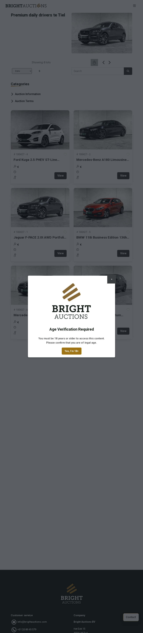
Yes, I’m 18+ (71, 351)
